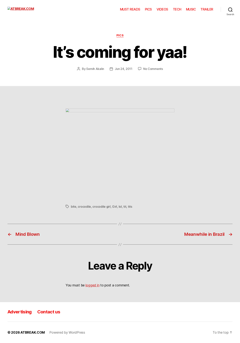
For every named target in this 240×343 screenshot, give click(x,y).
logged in (93, 285)
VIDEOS (162, 9)
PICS (148, 9)
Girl (114, 206)
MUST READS (130, 9)
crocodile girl (101, 206)
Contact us (48, 312)
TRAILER (206, 9)
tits (130, 206)
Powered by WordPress (67, 332)
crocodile (84, 206)
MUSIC (191, 9)
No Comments (153, 69)
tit (124, 206)
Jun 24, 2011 (123, 69)
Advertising (20, 312)
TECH (177, 9)
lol (120, 206)
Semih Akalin (95, 69)
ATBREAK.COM (32, 332)
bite (73, 206)
